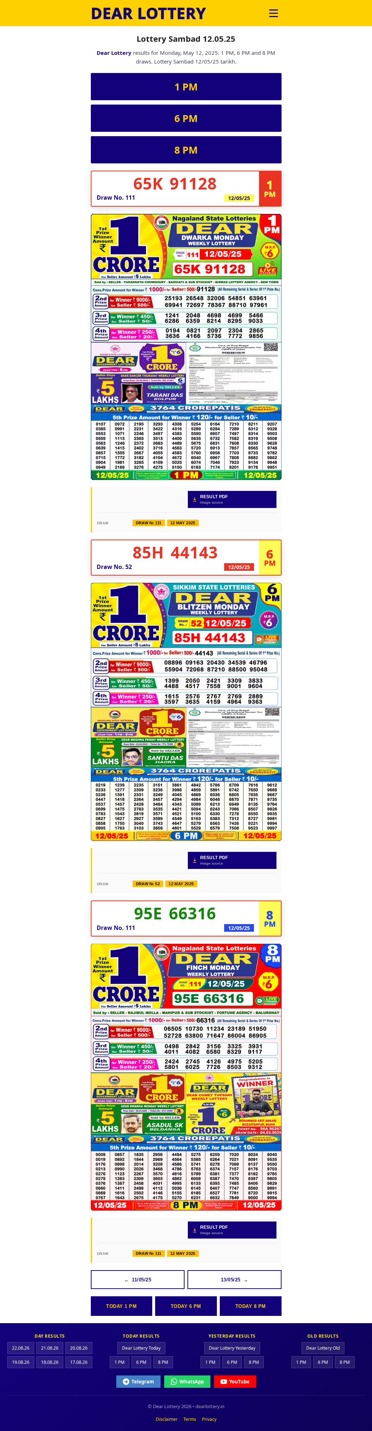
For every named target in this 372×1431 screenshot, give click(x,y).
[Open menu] (274, 13)
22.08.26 (20, 1348)
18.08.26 (49, 1362)
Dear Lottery (114, 52)
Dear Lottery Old (323, 1348)
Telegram (143, 1381)
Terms (189, 1419)
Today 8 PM (250, 1306)
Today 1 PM (121, 1306)
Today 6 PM (186, 1306)
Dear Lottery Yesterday (232, 1348)
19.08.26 (20, 1362)
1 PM (186, 86)
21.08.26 (49, 1348)
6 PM (186, 118)
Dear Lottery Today (141, 1348)
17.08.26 (79, 1362)
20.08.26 (79, 1348)
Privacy (209, 1419)
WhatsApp (191, 1381)
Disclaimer (167, 1419)
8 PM (186, 149)
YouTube (239, 1381)
